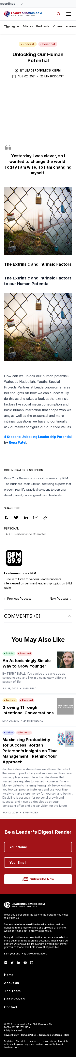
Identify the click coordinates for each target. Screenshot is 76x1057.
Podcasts (42, 26)
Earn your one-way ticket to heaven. (25, 953)
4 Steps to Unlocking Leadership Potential (38, 437)
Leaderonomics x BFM (43, 70)
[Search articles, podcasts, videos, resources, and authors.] (59, 14)
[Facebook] (5, 962)
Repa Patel (17, 442)
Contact (10, 1007)
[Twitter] (12, 962)
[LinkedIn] (18, 962)
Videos (58, 26)
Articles (27, 26)
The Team (12, 991)
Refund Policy (28, 1035)
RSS (66, 1035)
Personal (48, 44)
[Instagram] (31, 962)
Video (9, 732)
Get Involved (14, 999)
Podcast (28, 44)
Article (10, 653)
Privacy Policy (11, 1035)
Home (8, 975)
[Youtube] (25, 962)
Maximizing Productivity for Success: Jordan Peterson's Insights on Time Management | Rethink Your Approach (30, 750)
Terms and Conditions (50, 1035)
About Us (11, 983)
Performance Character (30, 534)
